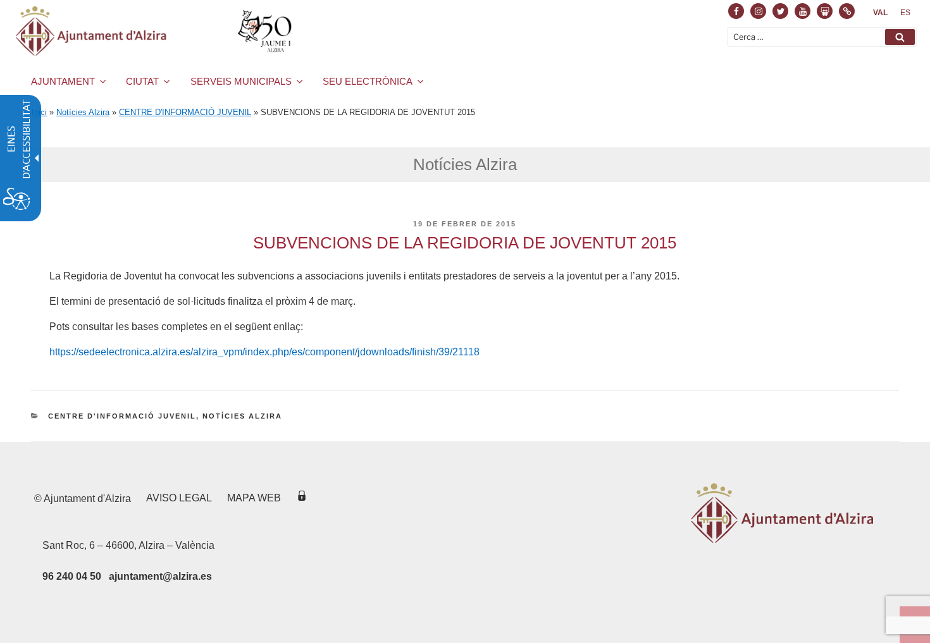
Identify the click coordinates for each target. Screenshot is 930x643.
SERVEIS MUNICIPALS (241, 81)
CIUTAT (142, 81)
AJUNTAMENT (63, 81)
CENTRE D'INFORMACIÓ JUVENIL (185, 112)
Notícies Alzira (82, 112)
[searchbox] (822, 37)
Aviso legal (179, 498)
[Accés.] (301, 498)
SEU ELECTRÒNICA (367, 81)
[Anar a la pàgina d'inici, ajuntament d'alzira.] (156, 31)
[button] (900, 37)
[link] (880, 12)
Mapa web (254, 498)
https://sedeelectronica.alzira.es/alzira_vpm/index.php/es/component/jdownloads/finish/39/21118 (264, 351)
